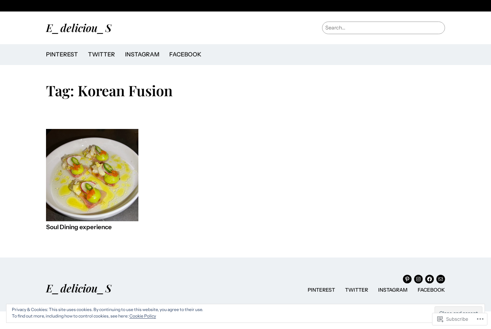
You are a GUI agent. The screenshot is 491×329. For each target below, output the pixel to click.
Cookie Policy (142, 316)
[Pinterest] (407, 279)
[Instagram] (418, 279)
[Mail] (440, 279)
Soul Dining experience (79, 227)
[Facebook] (429, 279)
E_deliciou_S (78, 27)
